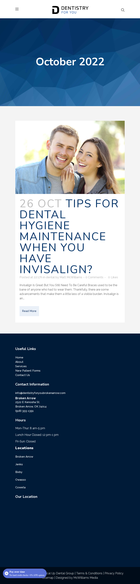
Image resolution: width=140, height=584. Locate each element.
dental (50, 277)
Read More (29, 311)
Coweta (20, 487)
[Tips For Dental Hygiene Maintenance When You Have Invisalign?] (70, 157)
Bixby (18, 472)
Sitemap (48, 577)
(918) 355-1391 (24, 411)
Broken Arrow (24, 456)
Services (21, 366)
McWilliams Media (85, 577)
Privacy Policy (114, 573)
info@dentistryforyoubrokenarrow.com (40, 393)
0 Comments (94, 277)
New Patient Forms (27, 370)
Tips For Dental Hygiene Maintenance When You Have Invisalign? (69, 236)
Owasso (20, 479)
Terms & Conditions (89, 573)
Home (19, 357)
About (19, 362)
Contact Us (22, 375)
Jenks (19, 464)
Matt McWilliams (71, 277)
